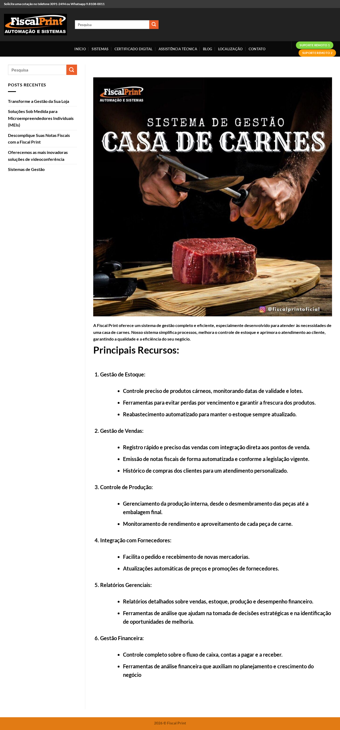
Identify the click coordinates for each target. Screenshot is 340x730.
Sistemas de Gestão (26, 169)
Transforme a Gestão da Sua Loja (38, 101)
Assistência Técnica (178, 49)
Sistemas (100, 49)
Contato (257, 49)
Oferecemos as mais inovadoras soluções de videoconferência (38, 156)
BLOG (207, 49)
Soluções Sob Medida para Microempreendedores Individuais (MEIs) (41, 118)
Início (80, 49)
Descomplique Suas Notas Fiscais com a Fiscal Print (39, 139)
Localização (230, 49)
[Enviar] (153, 24)
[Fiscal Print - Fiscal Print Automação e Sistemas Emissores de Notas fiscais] (35, 24)
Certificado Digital (133, 49)
